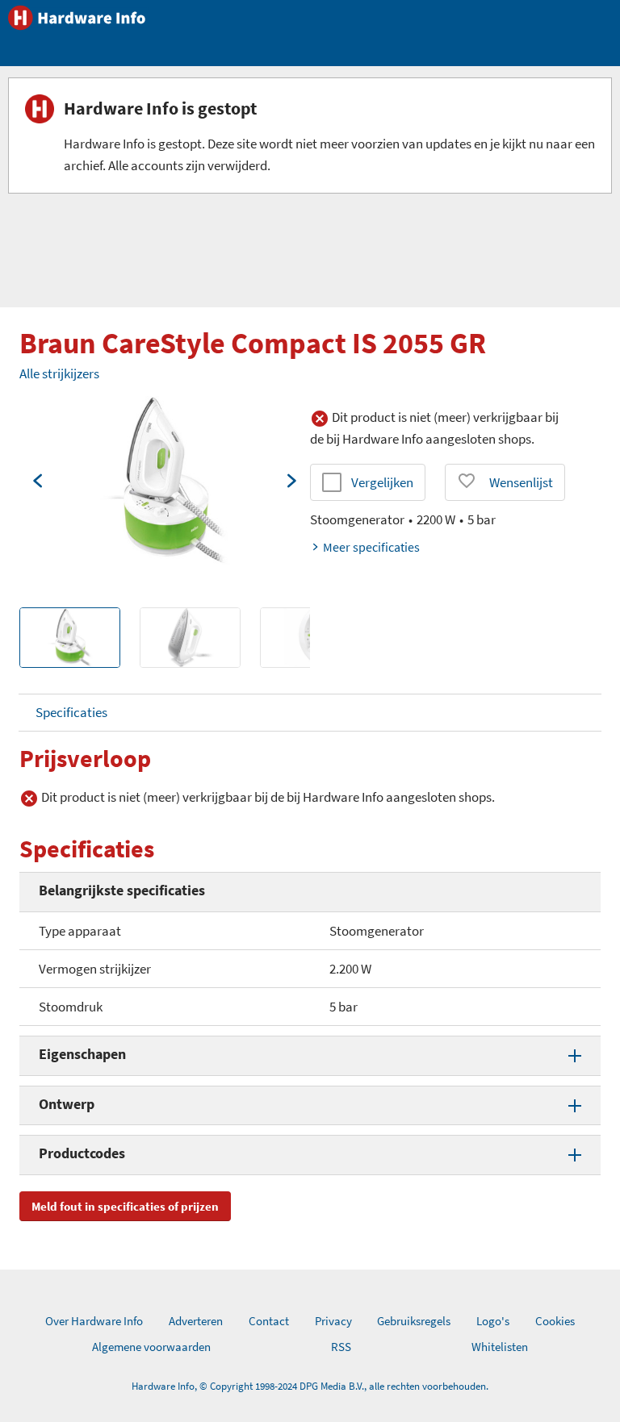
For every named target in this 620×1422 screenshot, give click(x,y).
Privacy (333, 1320)
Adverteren (196, 1320)
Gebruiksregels (413, 1320)
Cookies (555, 1320)
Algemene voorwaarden (151, 1346)
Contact (269, 1320)
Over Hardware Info (94, 1320)
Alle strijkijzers (59, 373)
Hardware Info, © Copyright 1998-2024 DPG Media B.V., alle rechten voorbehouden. (310, 1386)
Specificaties (71, 712)
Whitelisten (499, 1346)
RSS (341, 1346)
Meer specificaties (371, 547)
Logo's (492, 1320)
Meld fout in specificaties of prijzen (125, 1206)
